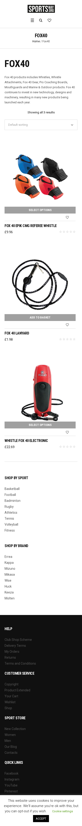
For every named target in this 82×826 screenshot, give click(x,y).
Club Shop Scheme (18, 640)
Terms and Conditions (20, 663)
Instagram (12, 779)
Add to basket (40, 317)
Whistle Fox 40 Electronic (26, 440)
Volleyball (11, 524)
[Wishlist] (67, 217)
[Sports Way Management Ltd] (41, 9)
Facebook (11, 773)
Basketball (12, 489)
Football (10, 495)
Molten (10, 598)
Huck (8, 586)
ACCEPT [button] (41, 818)
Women (10, 735)
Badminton (12, 501)
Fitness (10, 530)
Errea (8, 557)
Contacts (11, 752)
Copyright (11, 684)
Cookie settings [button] (62, 811)
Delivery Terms (15, 645)
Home (36, 41)
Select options (40, 210)
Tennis (9, 518)
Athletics (11, 512)
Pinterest (11, 791)
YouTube (11, 785)
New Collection (15, 729)
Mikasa (10, 574)
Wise (8, 580)
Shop (8, 708)
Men (8, 741)
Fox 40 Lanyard (17, 333)
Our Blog (11, 746)
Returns (10, 657)
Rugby (9, 506)
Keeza (9, 592)
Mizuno (10, 568)
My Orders (12, 651)
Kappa (9, 562)
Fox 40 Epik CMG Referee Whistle (31, 226)
